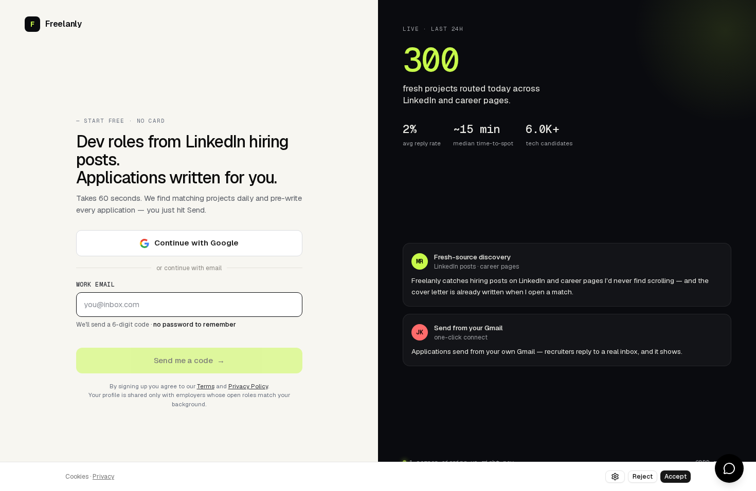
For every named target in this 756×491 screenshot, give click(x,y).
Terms (205, 386)
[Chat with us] (729, 468)
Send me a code (189, 360)
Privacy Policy (248, 386)
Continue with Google (196, 243)
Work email (95, 284)
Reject (643, 477)
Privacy (103, 477)
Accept (675, 477)
